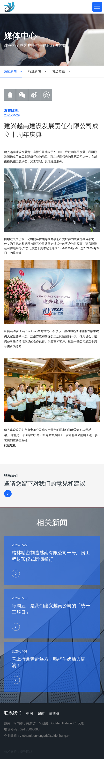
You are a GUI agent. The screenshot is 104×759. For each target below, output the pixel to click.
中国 (29, 713)
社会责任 (58, 71)
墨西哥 (54, 713)
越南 (41, 713)
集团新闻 (10, 71)
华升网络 (26, 751)
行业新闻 (34, 71)
